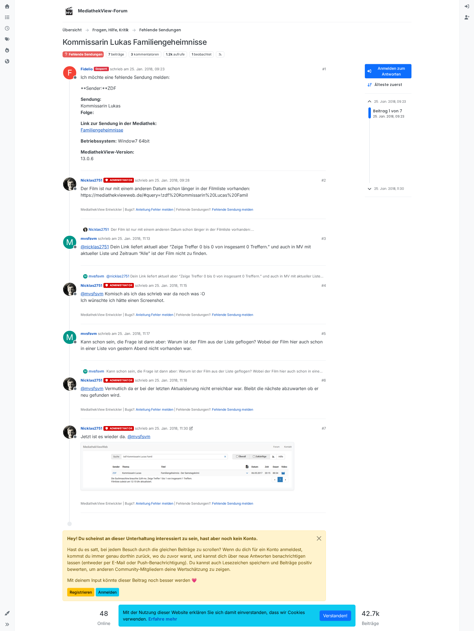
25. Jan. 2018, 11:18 (171, 380)
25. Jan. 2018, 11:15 (171, 285)
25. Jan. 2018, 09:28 (172, 180)
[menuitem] (467, 6)
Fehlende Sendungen (85, 54)
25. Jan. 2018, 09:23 (147, 69)
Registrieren (81, 592)
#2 (323, 180)
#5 (323, 333)
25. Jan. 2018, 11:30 (171, 428)
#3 (323, 238)
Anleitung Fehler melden (154, 209)
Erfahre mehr (162, 619)
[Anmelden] (467, 6)
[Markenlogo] (69, 11)
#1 (324, 69)
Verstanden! (335, 615)
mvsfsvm (89, 238)
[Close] (319, 538)
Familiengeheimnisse (102, 130)
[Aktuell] (7, 28)
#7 (324, 428)
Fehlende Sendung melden (232, 209)
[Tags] (7, 39)
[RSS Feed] (220, 54)
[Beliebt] (7, 50)
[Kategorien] (7, 17)
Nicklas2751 (91, 180)
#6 (323, 380)
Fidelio (87, 69)
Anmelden (107, 592)
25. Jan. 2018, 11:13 (134, 238)
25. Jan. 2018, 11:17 (134, 333)
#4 (323, 285)
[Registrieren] (467, 17)
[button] (7, 613)
